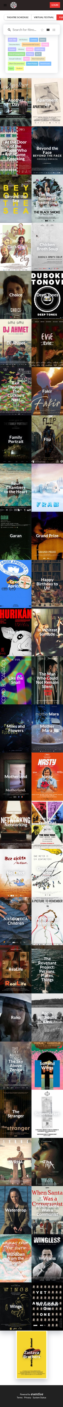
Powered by (25, 1394)
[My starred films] (42, 30)
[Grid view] (48, 30)
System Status (39, 1397)
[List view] (54, 30)
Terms (20, 1397)
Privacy (27, 1397)
